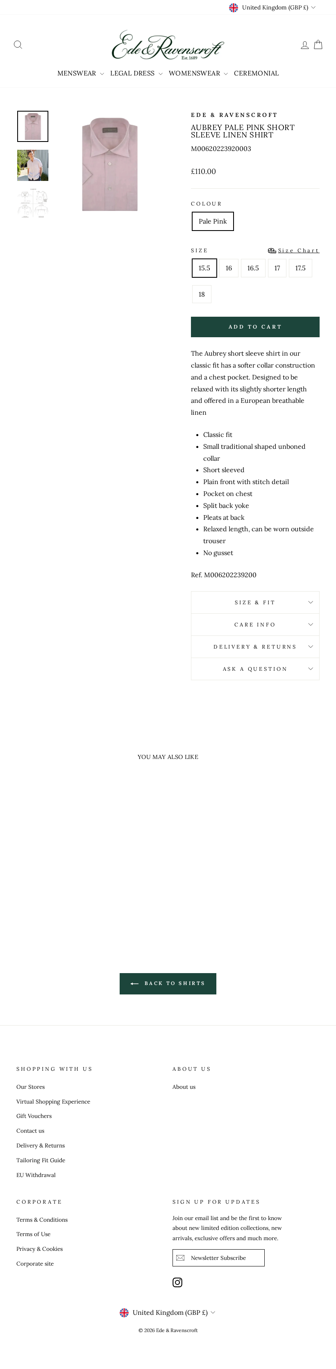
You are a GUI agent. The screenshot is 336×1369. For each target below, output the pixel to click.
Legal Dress (133, 73)
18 (202, 294)
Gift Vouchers (34, 1116)
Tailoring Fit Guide (40, 1160)
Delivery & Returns (255, 646)
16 (229, 268)
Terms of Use (33, 1234)
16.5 (253, 268)
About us (184, 1086)
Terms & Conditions (42, 1219)
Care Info (255, 624)
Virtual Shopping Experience (53, 1101)
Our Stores (30, 1086)
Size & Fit (255, 602)
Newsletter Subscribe (218, 1258)
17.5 (300, 268)
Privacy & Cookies (39, 1248)
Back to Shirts (174, 983)
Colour (206, 203)
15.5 (204, 268)
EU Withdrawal (36, 1175)
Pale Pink (213, 221)
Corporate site (35, 1263)
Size (255, 250)
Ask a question (255, 668)
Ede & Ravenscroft (234, 115)
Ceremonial (256, 73)
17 (277, 268)
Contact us (30, 1130)
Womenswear (195, 73)
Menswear (77, 73)
